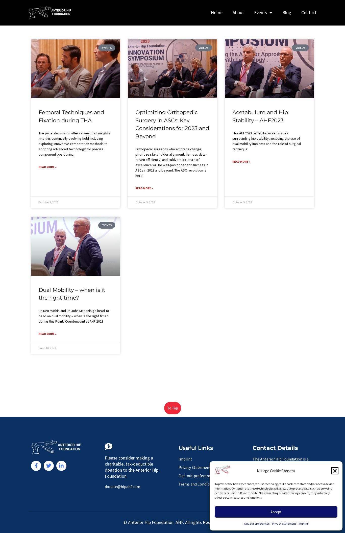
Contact (308, 12)
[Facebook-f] (36, 466)
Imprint (303, 523)
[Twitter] (49, 466)
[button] (334, 470)
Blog (286, 12)
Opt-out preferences (256, 523)
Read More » (48, 167)
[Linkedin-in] (61, 466)
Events (260, 12)
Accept (276, 512)
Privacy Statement (284, 523)
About (238, 12)
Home (217, 12)
